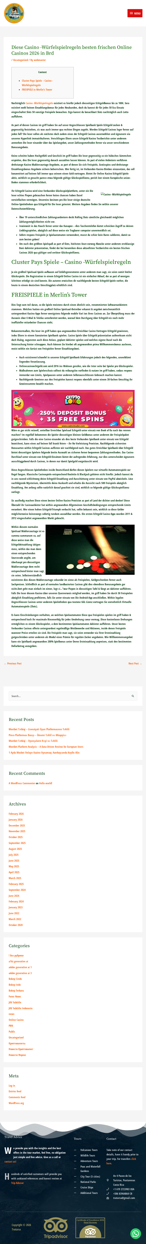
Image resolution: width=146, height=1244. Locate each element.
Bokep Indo (15, 984)
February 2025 (16, 884)
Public (12, 1031)
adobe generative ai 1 (20, 967)
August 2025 (15, 849)
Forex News (15, 996)
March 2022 (15, 919)
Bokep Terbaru (16, 990)
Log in (12, 1085)
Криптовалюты (17, 1043)
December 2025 (17, 825)
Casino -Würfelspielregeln (39, 103)
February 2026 (16, 813)
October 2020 (16, 925)
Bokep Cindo (15, 979)
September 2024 (17, 890)
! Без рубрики (16, 955)
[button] (135, 1233)
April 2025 (14, 872)
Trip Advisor (17, 1183)
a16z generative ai (18, 961)
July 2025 (14, 854)
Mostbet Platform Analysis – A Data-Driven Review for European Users (46, 746)
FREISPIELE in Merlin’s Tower (37, 89)
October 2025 (16, 837)
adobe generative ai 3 (20, 973)
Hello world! (45, 783)
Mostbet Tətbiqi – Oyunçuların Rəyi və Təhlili (33, 741)
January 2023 (16, 907)
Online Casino (16, 1020)
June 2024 (14, 895)
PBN (11, 1025)
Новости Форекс (17, 1055)
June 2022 (14, 913)
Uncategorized (20, 60)
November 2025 (17, 831)
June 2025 (14, 860)
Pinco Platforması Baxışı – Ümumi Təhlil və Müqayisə (37, 735)
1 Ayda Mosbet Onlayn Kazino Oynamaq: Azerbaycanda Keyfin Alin (44, 752)
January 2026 (16, 819)
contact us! (10, 1161)
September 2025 (17, 843)
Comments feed (17, 1097)
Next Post (135, 663)
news (11, 1014)
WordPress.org (16, 1103)
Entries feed (15, 1091)
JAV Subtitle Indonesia (20, 1008)
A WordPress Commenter (22, 783)
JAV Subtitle (15, 1002)
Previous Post (13, 663)
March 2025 (15, 878)
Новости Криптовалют (21, 1049)
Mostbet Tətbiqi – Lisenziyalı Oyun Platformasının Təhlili (39, 729)
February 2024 (16, 901)
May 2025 (14, 866)
